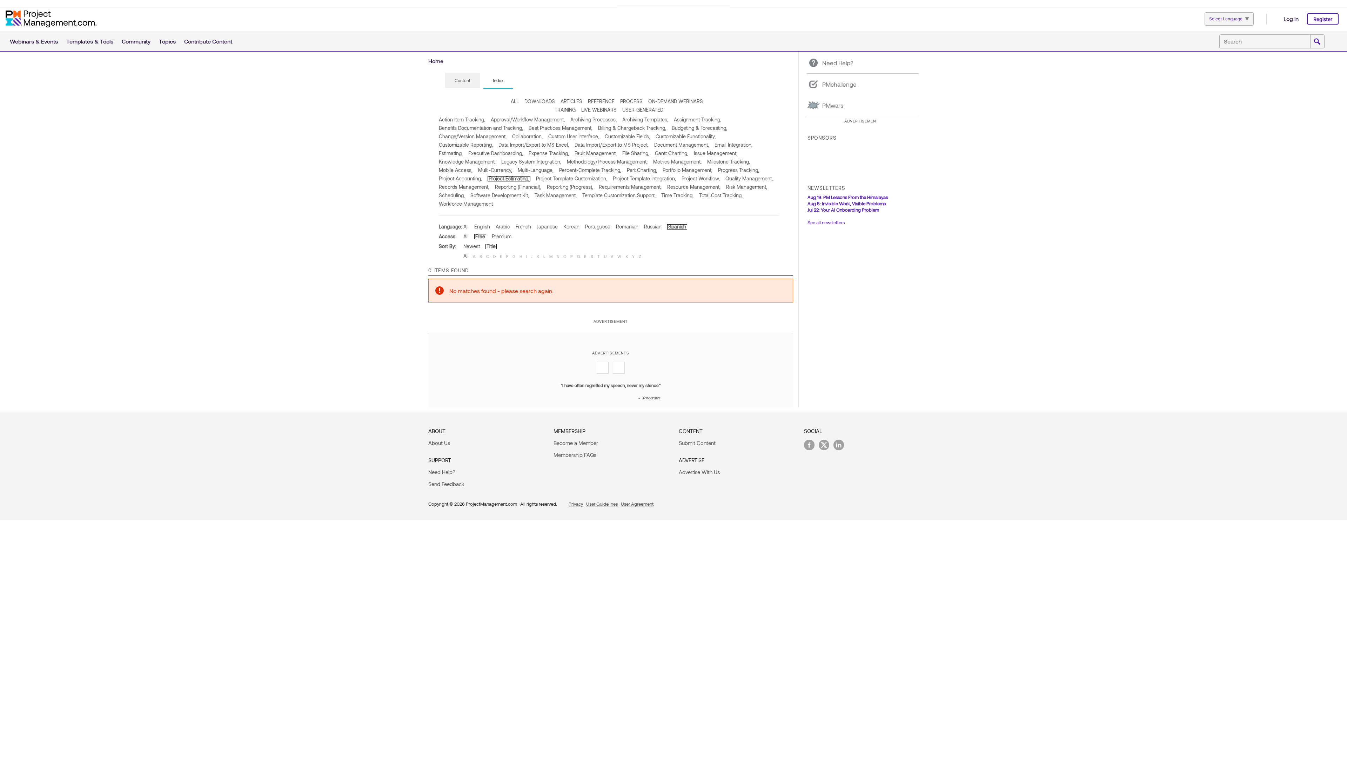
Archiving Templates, (645, 119)
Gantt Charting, (671, 153)
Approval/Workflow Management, (528, 119)
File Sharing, (635, 153)
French (523, 227)
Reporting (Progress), (570, 187)
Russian (653, 227)
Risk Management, (746, 187)
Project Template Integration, (644, 178)
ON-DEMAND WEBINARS (675, 101)
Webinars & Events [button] (34, 41)
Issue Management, (715, 153)
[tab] (462, 81)
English (482, 227)
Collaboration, (527, 136)
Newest (471, 246)
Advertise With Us (699, 472)
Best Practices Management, (560, 128)
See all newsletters (826, 222)
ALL (515, 101)
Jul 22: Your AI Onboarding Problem (843, 210)
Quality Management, (749, 178)
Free (480, 236)
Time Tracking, (677, 195)
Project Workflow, (701, 178)
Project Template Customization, (571, 178)
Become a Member (576, 443)
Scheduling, (452, 195)
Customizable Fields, (627, 136)
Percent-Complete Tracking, (590, 170)
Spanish (677, 227)
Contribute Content (208, 41)
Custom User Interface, (573, 136)
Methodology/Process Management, (607, 162)
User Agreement (637, 504)
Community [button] (136, 41)
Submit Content (697, 443)
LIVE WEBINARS (599, 110)
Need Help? (441, 472)
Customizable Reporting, (466, 145)
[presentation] (462, 80)
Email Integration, (733, 145)
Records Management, (464, 187)
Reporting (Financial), (518, 187)
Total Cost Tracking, (721, 195)
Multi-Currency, (495, 170)
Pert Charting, (642, 170)
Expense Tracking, (549, 153)
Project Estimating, (509, 178)
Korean (571, 227)
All (466, 227)
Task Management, (556, 195)
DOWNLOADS (539, 101)
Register (1322, 19)
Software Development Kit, (499, 195)
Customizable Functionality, (686, 136)
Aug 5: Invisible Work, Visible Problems (846, 203)
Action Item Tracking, (462, 119)
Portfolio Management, (687, 170)
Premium (501, 236)
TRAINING (565, 110)
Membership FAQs (575, 455)
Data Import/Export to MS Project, (612, 145)
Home (435, 61)
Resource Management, (694, 187)
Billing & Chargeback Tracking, (632, 128)
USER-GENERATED (642, 110)
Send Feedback (446, 484)
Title (491, 246)
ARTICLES (571, 101)
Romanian (627, 227)
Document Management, (681, 145)
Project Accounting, (460, 178)
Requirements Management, (630, 187)
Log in (1291, 18)
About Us (439, 443)
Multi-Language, (536, 170)
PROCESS (631, 101)
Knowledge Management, (467, 162)
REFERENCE (601, 101)
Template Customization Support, (619, 195)
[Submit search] (1317, 42)
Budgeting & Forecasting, (699, 128)
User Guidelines (602, 504)
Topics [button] (167, 41)
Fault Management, (596, 153)
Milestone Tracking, (728, 162)
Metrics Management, (677, 162)
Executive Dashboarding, (495, 153)
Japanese (547, 227)
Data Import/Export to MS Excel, (533, 145)
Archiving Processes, (593, 119)
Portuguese (597, 227)
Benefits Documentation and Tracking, (481, 128)
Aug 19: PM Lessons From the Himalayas (847, 197)
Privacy (576, 504)
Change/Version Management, (473, 136)
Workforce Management (466, 204)
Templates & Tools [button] (89, 41)
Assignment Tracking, (697, 119)
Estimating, (451, 153)
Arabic (503, 227)
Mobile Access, (456, 170)
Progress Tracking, (738, 170)
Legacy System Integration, (531, 162)
